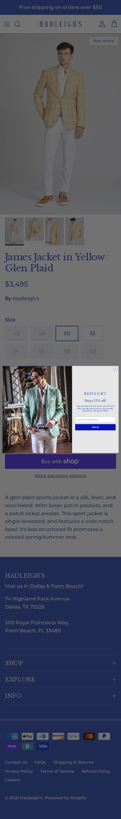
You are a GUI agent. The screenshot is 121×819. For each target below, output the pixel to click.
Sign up (95, 427)
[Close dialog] (116, 369)
